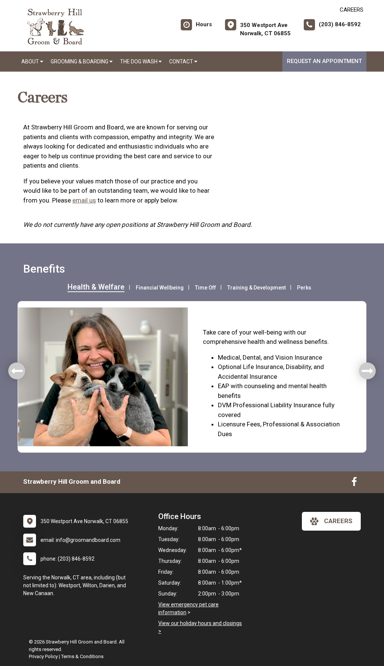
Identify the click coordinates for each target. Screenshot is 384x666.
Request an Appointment (324, 61)
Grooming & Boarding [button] (80, 61)
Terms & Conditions (82, 656)
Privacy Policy (43, 656)
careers (338, 521)
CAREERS (351, 9)
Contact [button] (181, 61)
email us (84, 200)
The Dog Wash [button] (139, 61)
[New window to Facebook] (354, 483)
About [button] (30, 61)
